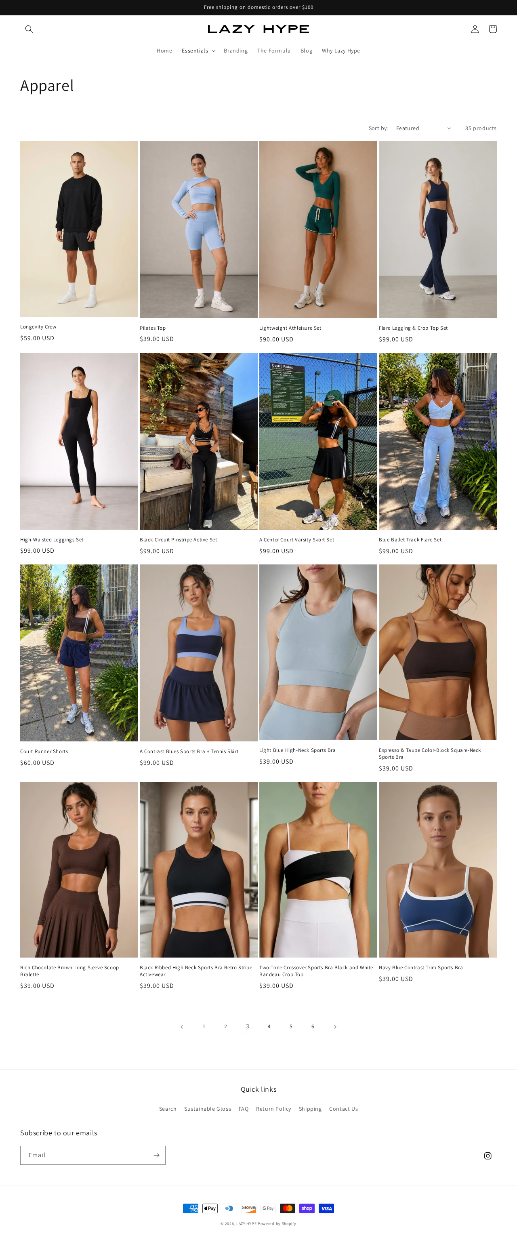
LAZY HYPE (246, 1223)
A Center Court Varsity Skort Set (296, 540)
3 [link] (248, 1026)
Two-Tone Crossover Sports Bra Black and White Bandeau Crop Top (316, 971)
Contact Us (343, 1108)
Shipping (310, 1108)
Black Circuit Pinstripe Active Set (178, 540)
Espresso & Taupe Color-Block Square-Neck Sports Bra (430, 753)
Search (168, 1108)
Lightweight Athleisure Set (290, 328)
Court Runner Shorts (44, 751)
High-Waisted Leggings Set (52, 540)
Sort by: (378, 128)
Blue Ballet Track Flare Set (410, 540)
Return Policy (273, 1108)
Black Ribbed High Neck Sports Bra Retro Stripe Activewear (196, 971)
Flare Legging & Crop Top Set (413, 328)
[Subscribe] (156, 1155)
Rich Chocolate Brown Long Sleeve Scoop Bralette (69, 971)
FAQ (244, 1108)
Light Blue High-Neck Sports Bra (297, 750)
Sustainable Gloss (207, 1108)
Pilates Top (153, 328)
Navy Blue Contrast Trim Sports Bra (421, 967)
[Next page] (335, 1027)
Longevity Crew (38, 327)
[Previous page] (182, 1027)
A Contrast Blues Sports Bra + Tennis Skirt (189, 751)
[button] (29, 29)
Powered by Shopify (277, 1223)
